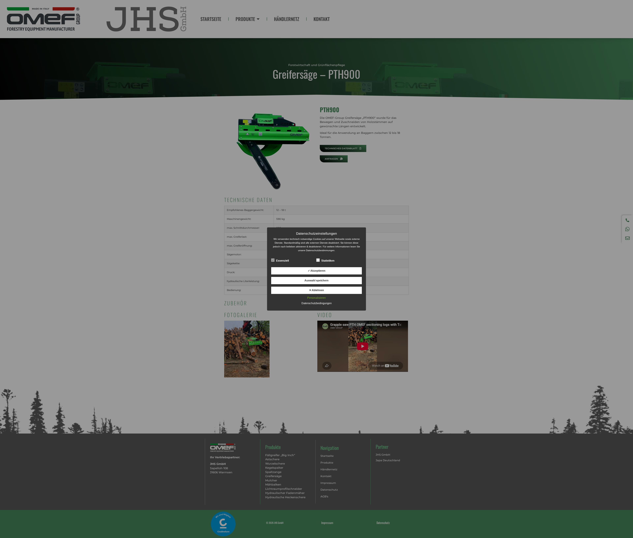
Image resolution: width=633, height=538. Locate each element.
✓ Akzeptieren (316, 270)
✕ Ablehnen (316, 290)
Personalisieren (316, 297)
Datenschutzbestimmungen (320, 250)
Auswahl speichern (316, 280)
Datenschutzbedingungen (316, 303)
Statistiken (327, 260)
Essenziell (282, 260)
